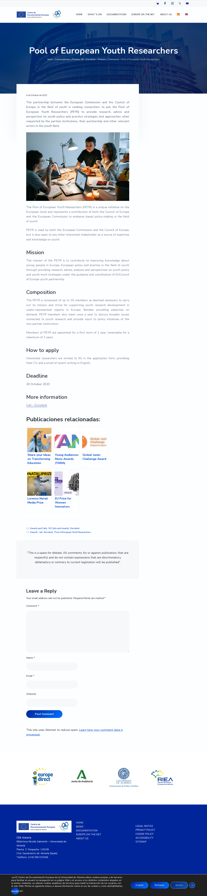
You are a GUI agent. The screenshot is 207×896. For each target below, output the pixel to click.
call (41, 532)
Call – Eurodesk (36, 405)
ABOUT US (82, 838)
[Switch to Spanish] (178, 14)
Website (31, 694)
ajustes (15, 890)
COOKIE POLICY (145, 834)
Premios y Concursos (108, 59)
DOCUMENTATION (87, 830)
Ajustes (179, 885)
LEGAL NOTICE (144, 826)
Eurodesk (91, 59)
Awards (34, 532)
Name (30, 658)
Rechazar (159, 885)
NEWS (79, 826)
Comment (32, 606)
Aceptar (139, 885)
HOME (79, 822)
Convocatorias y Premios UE (69, 59)
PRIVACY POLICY (145, 830)
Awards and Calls (38, 528)
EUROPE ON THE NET (88, 834)
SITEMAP (141, 841)
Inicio (50, 59)
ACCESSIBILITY (144, 837)
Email (30, 676)
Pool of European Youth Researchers (72, 532)
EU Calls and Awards (59, 528)
